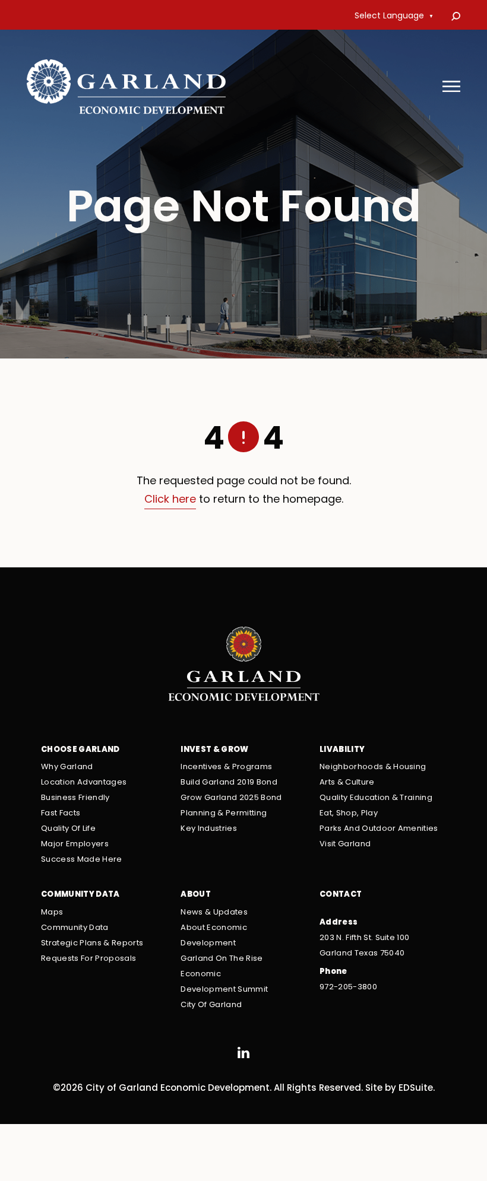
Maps (52, 912)
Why (67, 767)
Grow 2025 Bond (231, 798)
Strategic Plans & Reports (92, 943)
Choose (80, 750)
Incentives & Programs (226, 767)
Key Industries (209, 829)
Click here (170, 500)
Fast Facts (60, 813)
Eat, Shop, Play (349, 813)
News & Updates (214, 912)
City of (211, 1005)
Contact (341, 894)
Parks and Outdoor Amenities (379, 829)
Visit (345, 844)
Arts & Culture (347, 782)
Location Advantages (84, 782)
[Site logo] (126, 86)
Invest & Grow (214, 750)
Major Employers (75, 844)
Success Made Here (81, 859)
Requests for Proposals (88, 959)
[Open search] (455, 16)
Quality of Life (68, 829)
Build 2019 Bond (229, 782)
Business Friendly (75, 798)
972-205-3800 (348, 987)
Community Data (75, 928)
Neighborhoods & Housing (373, 767)
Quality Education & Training (376, 798)
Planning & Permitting (224, 813)
